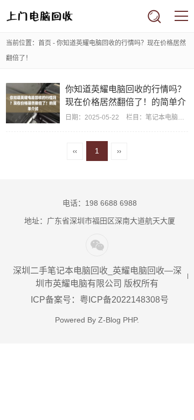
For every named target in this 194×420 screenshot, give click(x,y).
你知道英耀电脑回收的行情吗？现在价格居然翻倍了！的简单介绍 (125, 102)
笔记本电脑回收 (168, 117)
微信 (97, 245)
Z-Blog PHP (117, 320)
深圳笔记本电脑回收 (39, 16)
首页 (44, 43)
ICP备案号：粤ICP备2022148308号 (100, 299)
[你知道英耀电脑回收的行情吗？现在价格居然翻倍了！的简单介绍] (33, 103)
